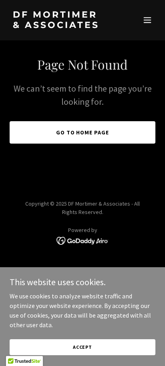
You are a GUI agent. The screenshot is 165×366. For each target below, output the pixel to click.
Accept (82, 347)
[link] (61, 26)
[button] (147, 20)
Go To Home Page (82, 132)
